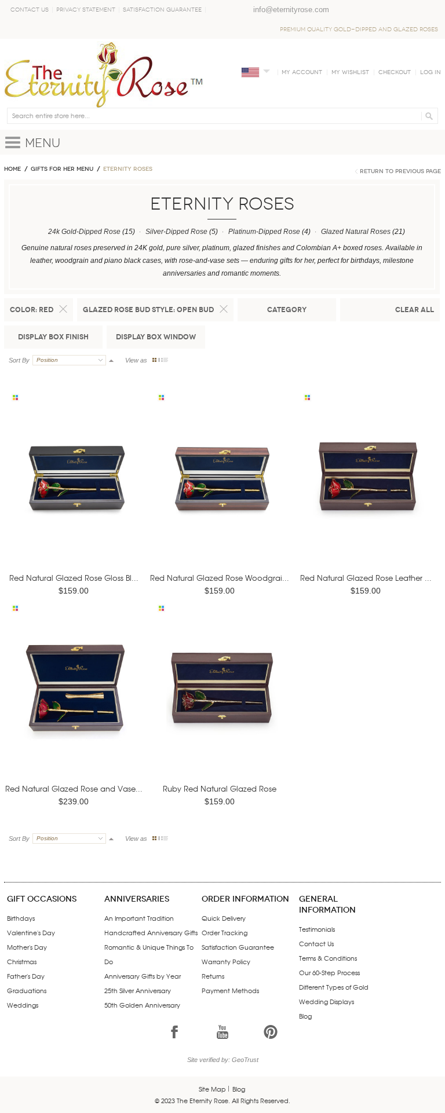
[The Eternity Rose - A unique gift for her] (103, 74)
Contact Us (29, 10)
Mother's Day (27, 946)
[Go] (427, 115)
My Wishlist (350, 72)
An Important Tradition (139, 917)
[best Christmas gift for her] (221, 704)
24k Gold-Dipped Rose (84, 232)
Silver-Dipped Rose (176, 232)
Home (12, 169)
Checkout (394, 72)
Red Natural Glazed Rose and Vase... (74, 788)
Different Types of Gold (334, 986)
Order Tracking (224, 932)
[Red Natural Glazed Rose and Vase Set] (75, 704)
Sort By (19, 360)
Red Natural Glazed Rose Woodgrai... (219, 577)
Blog (305, 1015)
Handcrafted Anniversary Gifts (151, 932)
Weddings (22, 1004)
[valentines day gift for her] (367, 493)
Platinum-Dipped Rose (264, 232)
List (164, 360)
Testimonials (317, 928)
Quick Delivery (224, 917)
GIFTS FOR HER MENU (62, 169)
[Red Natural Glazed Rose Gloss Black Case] (75, 493)
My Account (302, 72)
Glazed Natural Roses (356, 232)
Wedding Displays (326, 1001)
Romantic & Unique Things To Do (149, 954)
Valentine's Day (31, 932)
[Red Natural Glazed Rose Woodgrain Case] (221, 493)
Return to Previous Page (400, 171)
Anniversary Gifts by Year (142, 975)
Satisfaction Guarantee (162, 10)
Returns (213, 975)
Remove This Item (63, 309)
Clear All (414, 309)
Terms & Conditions (328, 957)
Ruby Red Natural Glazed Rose (219, 788)
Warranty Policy (226, 961)
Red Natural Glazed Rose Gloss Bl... (73, 577)
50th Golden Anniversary (142, 1004)
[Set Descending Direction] (111, 360)
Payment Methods (230, 990)
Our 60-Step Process (329, 972)
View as (136, 360)
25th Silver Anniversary (137, 990)
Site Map (212, 1088)
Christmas (22, 961)
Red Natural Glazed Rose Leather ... (366, 577)
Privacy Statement (85, 10)
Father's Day (26, 975)
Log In (430, 72)
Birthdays (21, 917)
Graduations (26, 990)
